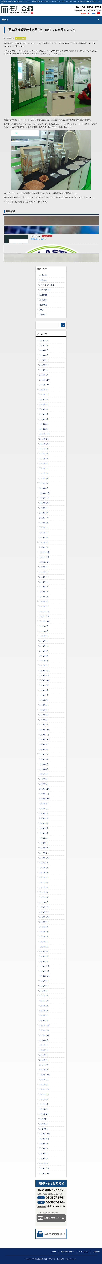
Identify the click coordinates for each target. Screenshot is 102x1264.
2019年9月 (43, 745)
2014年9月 (43, 1040)
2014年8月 (43, 1045)
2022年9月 (43, 567)
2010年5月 (43, 1153)
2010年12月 (44, 1134)
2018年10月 (44, 799)
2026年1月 (43, 375)
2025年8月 (43, 395)
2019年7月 (43, 754)
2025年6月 (43, 404)
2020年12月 (44, 671)
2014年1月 (43, 1070)
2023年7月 (43, 518)
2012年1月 (43, 1109)
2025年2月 (43, 424)
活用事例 (43, 305)
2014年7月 (43, 1050)
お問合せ (97, 1252)
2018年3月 (43, 833)
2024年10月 (44, 444)
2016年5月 (43, 942)
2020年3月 (43, 715)
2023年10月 (44, 503)
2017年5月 (43, 882)
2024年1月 (43, 488)
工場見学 (43, 300)
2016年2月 (43, 956)
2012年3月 (43, 1104)
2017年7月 (43, 873)
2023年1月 (43, 547)
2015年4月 (43, 1006)
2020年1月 (43, 725)
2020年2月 (43, 720)
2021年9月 (43, 626)
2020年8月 (43, 690)
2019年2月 (43, 779)
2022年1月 (43, 607)
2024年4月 (43, 473)
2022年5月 (43, 587)
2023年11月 (44, 498)
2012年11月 (44, 1094)
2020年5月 (43, 705)
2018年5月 (43, 823)
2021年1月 (43, 666)
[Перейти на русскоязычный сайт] (94, 13)
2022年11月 (44, 557)
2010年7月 (43, 1144)
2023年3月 (43, 537)
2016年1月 (43, 961)
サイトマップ (84, 1252)
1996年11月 (44, 1168)
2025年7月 (43, 399)
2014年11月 (44, 1030)
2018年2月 (43, 838)
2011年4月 (43, 1124)
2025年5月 (43, 409)
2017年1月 (43, 902)
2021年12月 (44, 611)
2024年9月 (43, 449)
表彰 (41, 310)
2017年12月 (44, 848)
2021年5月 (43, 646)
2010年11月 (44, 1139)
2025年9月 (43, 390)
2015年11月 (44, 971)
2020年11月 (44, 675)
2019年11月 (44, 735)
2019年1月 (43, 784)
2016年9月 (43, 922)
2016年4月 (43, 947)
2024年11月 (44, 439)
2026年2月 (43, 370)
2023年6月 (43, 523)
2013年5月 (43, 1080)
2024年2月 (43, 483)
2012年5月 (43, 1099)
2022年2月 (43, 601)
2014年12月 (44, 1025)
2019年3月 (43, 774)
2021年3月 (43, 656)
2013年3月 (43, 1085)
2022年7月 (43, 577)
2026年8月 (43, 340)
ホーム (54, 1252)
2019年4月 (43, 769)
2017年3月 (43, 892)
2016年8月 (43, 927)
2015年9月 (43, 981)
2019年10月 (44, 739)
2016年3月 (43, 951)
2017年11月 (44, 853)
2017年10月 (44, 858)
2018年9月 (43, 804)
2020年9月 (43, 685)
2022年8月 (43, 572)
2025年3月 (43, 419)
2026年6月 (43, 350)
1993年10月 (44, 1173)
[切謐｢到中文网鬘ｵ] (99, 13)
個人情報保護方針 (67, 1252)
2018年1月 (43, 843)
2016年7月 (43, 932)
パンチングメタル (46, 285)
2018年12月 (44, 789)
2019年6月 (43, 759)
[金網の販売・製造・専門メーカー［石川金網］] (17, 12)
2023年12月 (44, 493)
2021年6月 (43, 641)
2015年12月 (44, 966)
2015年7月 (43, 991)
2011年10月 (44, 1114)
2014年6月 (43, 1055)
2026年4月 (43, 360)
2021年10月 (44, 621)
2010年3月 (43, 1158)
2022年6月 (43, 582)
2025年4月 (43, 414)
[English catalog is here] (89, 13)
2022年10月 (44, 562)
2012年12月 (44, 1089)
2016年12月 (44, 907)
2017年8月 (43, 868)
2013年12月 (44, 1075)
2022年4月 (43, 592)
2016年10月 (44, 917)
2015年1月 (43, 1020)
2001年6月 (43, 1163)
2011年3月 (43, 1129)
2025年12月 (44, 380)
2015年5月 (43, 1001)
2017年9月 (43, 863)
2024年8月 (43, 454)
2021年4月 (43, 651)
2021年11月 (44, 616)
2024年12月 (44, 434)
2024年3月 (43, 478)
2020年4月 (43, 710)
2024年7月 (43, 459)
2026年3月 (43, 365)
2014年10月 (44, 1035)
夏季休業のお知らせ (38, 239)
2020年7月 (43, 695)
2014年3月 (43, 1060)
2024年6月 (43, 464)
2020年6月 (43, 700)
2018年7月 (43, 813)
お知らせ (47, 236)
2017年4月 (43, 887)
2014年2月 (43, 1065)
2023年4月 (43, 533)
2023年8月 (43, 513)
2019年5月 (43, 764)
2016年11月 (44, 912)
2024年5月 (43, 469)
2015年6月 (43, 996)
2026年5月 (43, 355)
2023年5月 (43, 528)
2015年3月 (43, 1011)
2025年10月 (44, 385)
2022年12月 (44, 552)
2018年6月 (43, 818)
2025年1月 (43, 429)
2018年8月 (43, 809)
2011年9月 (43, 1119)
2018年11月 (44, 794)
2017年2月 (43, 897)
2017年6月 (43, 877)
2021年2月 (43, 661)
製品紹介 (43, 314)
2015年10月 (44, 976)
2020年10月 (44, 680)
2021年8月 (43, 631)
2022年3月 (43, 597)
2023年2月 (43, 542)
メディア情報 (20, 38)
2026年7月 (43, 345)
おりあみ (43, 275)
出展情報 (43, 295)
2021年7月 (43, 636)
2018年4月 (43, 828)
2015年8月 (43, 986)
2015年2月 (43, 1015)
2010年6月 (43, 1149)
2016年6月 (43, 937)
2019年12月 (44, 730)
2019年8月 (43, 749)
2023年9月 (43, 508)
